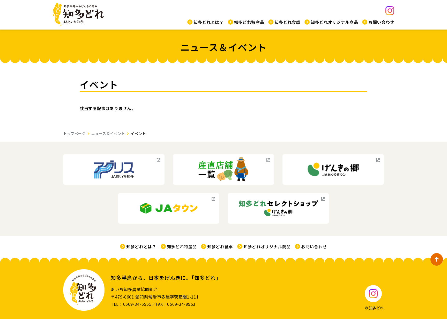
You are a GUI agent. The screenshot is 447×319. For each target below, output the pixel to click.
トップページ (74, 133)
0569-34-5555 (137, 304)
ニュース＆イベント (108, 133)
